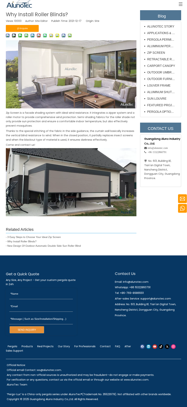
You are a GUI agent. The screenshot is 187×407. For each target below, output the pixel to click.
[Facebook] (142, 346)
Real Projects (45, 346)
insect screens (123, 135)
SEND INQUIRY (27, 329)
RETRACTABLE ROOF (162, 59)
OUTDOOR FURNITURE (163, 79)
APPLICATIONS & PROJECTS (163, 33)
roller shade (122, 117)
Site (97, 21)
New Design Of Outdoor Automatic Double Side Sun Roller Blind (44, 245)
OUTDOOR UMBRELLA (163, 72)
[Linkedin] (148, 346)
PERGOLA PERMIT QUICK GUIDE (163, 39)
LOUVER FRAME (159, 85)
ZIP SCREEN (156, 52)
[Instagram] (173, 346)
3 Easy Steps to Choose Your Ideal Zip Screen (34, 237)
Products (27, 346)
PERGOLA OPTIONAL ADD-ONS (163, 111)
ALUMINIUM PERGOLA (163, 46)
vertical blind (19, 135)
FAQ (117, 346)
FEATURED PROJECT (162, 105)
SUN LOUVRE (157, 98)
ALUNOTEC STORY (160, 26)
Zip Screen (12, 113)
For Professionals (85, 346)
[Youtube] (154, 346)
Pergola (12, 346)
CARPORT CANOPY (161, 65)
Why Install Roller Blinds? (22, 241)
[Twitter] (167, 346)
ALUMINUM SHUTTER (162, 92)
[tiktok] (161, 346)
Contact (105, 346)
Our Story (64, 346)
